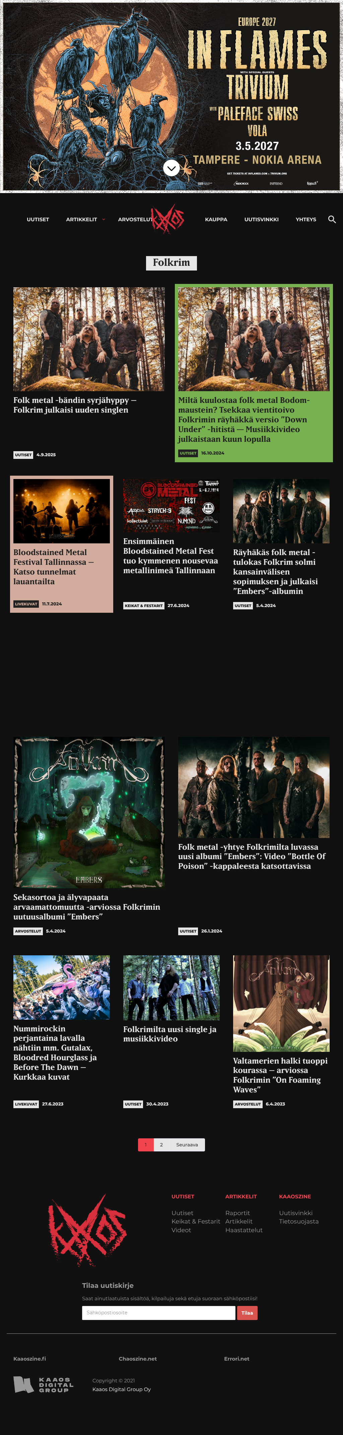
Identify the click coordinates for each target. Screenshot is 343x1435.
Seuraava (187, 1145)
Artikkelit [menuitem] (81, 219)
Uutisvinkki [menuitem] (262, 219)
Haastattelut (244, 1230)
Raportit (237, 1213)
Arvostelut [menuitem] (135, 219)
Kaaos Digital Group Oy (121, 1389)
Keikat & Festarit (196, 1221)
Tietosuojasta (299, 1221)
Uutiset (183, 1213)
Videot (181, 1230)
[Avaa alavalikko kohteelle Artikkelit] (103, 219)
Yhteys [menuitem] (306, 219)
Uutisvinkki (296, 1213)
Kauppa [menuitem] (216, 219)
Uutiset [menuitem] (38, 219)
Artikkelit (239, 1221)
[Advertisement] (171, 673)
